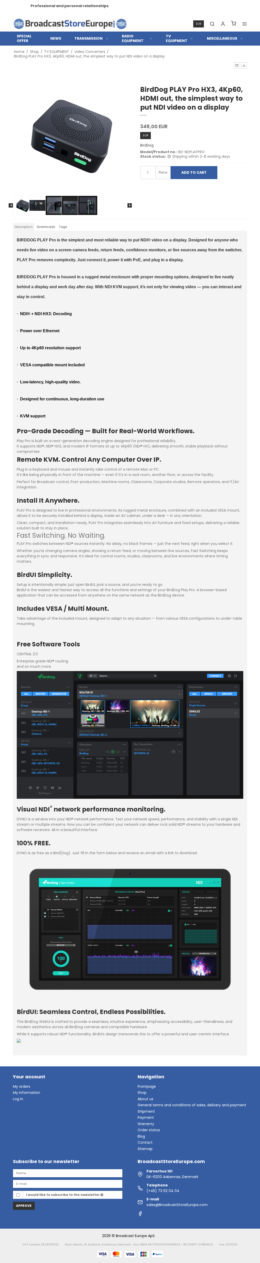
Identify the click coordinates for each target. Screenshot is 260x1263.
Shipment (146, 1111)
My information (26, 1092)
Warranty (146, 1123)
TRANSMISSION (88, 38)
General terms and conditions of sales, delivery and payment (192, 1105)
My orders (21, 1086)
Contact (145, 1142)
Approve (23, 1205)
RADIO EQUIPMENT (132, 38)
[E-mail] (67, 1183)
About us (145, 1098)
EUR (198, 24)
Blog (141, 1136)
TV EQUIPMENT (176, 38)
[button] (237, 65)
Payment (146, 1117)
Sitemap (145, 1148)
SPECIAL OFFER (24, 38)
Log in (18, 1098)
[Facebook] (140, 1214)
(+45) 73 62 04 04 (163, 1190)
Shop (142, 1092)
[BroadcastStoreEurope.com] (70, 24)
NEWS (55, 38)
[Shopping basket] (233, 24)
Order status (149, 1130)
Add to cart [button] (194, 172)
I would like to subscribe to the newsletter (63, 1195)
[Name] (67, 1172)
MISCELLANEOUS (222, 38)
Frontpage (147, 1086)
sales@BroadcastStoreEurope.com (177, 1204)
